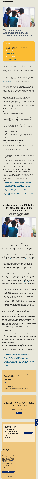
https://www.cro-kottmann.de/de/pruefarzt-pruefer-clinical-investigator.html (18, 184)
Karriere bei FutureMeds (7, 461)
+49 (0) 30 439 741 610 (7, 475)
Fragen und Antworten (7, 450)
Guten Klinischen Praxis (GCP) (21, 80)
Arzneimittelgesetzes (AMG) (8, 81)
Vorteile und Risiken (6, 448)
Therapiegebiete (6, 456)
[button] (34, 1)
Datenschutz (5, 466)
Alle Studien (19, 412)
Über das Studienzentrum (7, 460)
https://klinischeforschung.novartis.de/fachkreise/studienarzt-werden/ (17, 186)
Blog (4, 454)
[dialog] (8, 464)
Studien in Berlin (8, 1)
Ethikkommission (22, 106)
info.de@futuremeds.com (7, 474)
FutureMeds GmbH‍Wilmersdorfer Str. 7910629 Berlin (6, 472)
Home (4, 5)
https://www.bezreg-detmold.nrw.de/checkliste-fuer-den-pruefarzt (17, 192)
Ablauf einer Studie (6, 449)
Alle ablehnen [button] (8, 474)
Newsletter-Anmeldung (29, 433)
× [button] (14, 452)
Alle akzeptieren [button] (8, 471)
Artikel (7, 5)
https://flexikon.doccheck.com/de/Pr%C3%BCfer (13, 185)
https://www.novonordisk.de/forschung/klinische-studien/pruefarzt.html (18, 182)
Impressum (5, 465)
